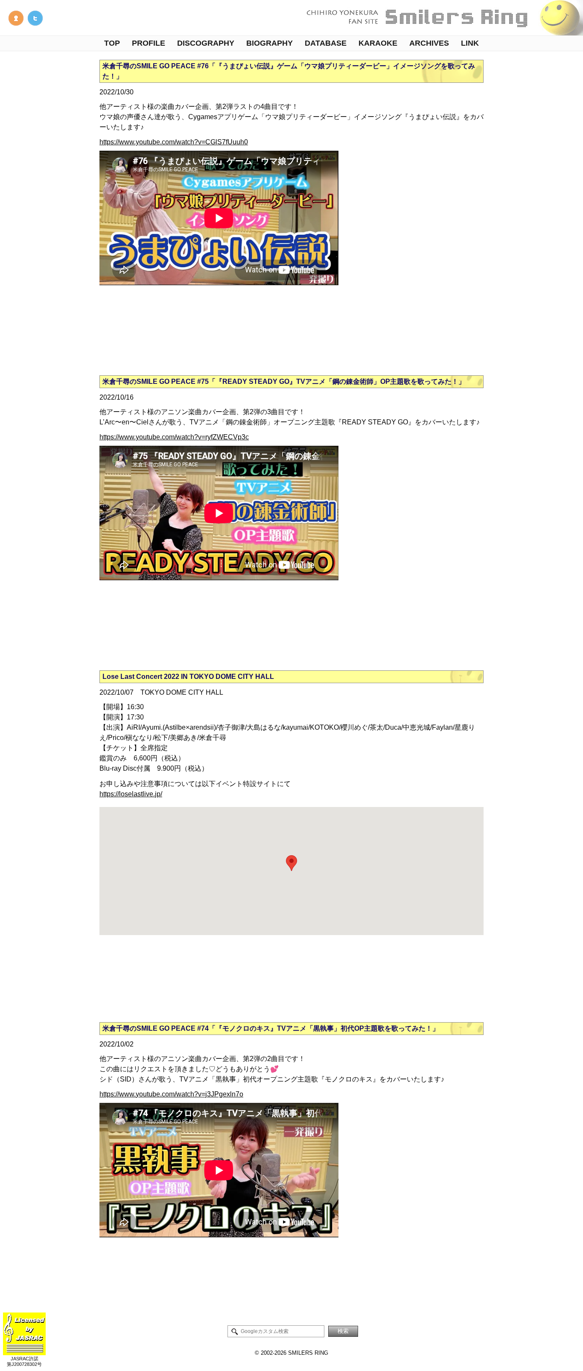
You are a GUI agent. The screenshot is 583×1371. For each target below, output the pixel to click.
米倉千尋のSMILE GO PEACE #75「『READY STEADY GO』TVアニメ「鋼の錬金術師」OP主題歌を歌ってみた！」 (283, 381)
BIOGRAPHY (269, 43)
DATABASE (326, 43)
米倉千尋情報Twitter (35, 18)
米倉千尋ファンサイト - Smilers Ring (442, 17)
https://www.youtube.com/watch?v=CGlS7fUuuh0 (173, 142)
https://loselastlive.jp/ (130, 794)
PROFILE (148, 43)
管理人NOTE (16, 18)
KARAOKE (378, 43)
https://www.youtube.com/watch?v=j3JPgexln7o (171, 1094)
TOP (112, 43)
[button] (291, 863)
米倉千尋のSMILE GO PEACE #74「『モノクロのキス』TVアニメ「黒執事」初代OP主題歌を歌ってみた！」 (270, 1028)
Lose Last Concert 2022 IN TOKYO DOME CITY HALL (188, 676)
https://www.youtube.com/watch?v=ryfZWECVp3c (174, 437)
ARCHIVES (429, 43)
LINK (470, 43)
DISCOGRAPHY (205, 43)
